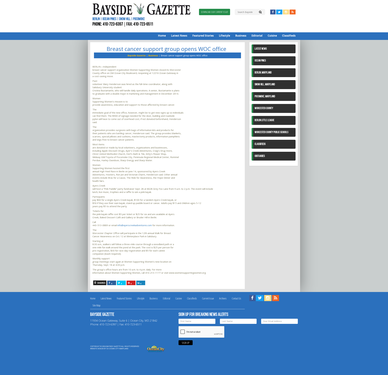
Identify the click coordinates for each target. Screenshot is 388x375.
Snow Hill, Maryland (265, 84)
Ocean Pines (260, 60)
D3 (108, 348)
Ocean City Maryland (118, 348)
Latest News (179, 35)
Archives (223, 298)
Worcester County (264, 108)
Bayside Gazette (137, 55)
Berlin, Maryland (263, 72)
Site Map (96, 305)
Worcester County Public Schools (271, 132)
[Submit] (260, 12)
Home (162, 35)
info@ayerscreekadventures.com (134, 225)
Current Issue (208, 298)
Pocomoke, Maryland (265, 96)
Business (240, 35)
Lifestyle (224, 35)
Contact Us (236, 298)
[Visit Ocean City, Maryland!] (156, 348)
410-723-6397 (113, 24)
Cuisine (272, 35)
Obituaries (260, 156)
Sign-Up (185, 342)
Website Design (97, 348)
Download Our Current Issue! (214, 12)
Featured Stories (203, 35)
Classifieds (289, 35)
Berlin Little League (264, 120)
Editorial (257, 35)
